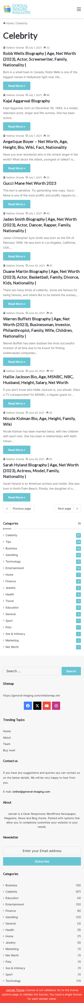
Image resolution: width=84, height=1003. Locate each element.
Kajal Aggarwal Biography (26, 100)
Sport (9, 620)
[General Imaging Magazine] (17, 9)
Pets (8, 627)
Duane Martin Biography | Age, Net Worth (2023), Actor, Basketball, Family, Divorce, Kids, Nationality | (41, 277)
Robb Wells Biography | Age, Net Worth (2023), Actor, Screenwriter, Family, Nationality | (39, 59)
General (11, 614)
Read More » (16, 86)
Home (10, 23)
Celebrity (11, 535)
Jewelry (11, 587)
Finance (11, 581)
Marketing (12, 640)
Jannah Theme (15, 990)
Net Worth (12, 647)
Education (12, 607)
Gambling (12, 555)
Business (11, 548)
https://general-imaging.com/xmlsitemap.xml (31, 695)
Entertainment (15, 568)
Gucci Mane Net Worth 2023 (29, 183)
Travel (10, 601)
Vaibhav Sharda (15, 47)
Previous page (22, 508)
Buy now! (9, 750)
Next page (64, 508)
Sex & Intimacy (15, 633)
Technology (13, 561)
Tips (8, 541)
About (7, 737)
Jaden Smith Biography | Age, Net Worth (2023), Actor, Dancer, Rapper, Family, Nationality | (40, 225)
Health (10, 594)
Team (6, 744)
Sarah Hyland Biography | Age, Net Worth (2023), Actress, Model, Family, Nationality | (41, 470)
